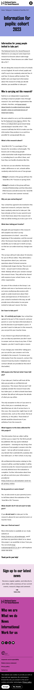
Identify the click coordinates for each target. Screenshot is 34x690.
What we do (9, 615)
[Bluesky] (2, 642)
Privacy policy (5, 666)
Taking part (9, 10)
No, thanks (17, 687)
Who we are (9, 610)
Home (3, 10)
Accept (5, 687)
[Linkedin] (9, 642)
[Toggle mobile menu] (31, 3)
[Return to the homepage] (10, 3)
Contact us (4, 670)
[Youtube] (13, 642)
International (10, 627)
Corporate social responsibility (10, 659)
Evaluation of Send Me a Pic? (21, 10)
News (5, 621)
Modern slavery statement (8, 663)
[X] (6, 642)
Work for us (9, 632)
